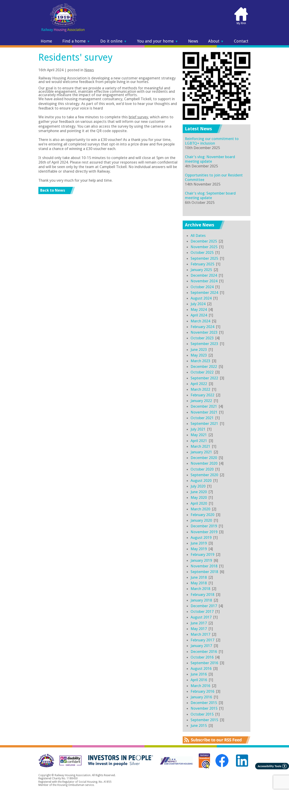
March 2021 (200, 446)
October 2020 (202, 469)
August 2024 (201, 298)
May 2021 (199, 435)
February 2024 (202, 326)
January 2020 (201, 520)
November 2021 (204, 412)
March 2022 (200, 389)
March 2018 (200, 588)
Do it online (113, 41)
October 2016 (202, 657)
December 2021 (204, 406)
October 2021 (202, 418)
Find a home (76, 41)
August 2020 (201, 480)
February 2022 (202, 395)
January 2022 (201, 400)
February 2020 (202, 514)
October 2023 (202, 338)
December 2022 (204, 366)
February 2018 (202, 594)
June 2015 (199, 725)
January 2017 (201, 645)
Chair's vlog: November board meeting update (210, 159)
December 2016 (204, 651)
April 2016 (199, 680)
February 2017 (202, 640)
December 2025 (204, 241)
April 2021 (199, 440)
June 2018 (199, 577)
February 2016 (202, 691)
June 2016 (199, 674)
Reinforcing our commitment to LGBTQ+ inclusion (212, 140)
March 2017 (200, 634)
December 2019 (204, 526)
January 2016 (201, 697)
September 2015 (204, 720)
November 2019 (204, 532)
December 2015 (204, 702)
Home (46, 41)
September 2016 (204, 663)
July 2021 (198, 429)
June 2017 (199, 623)
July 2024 (198, 304)
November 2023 (204, 332)
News (193, 41)
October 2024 (202, 287)
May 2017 (199, 628)
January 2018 (201, 600)
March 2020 (200, 509)
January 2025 (201, 269)
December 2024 (204, 275)
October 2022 (202, 372)
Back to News (52, 190)
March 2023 (200, 361)
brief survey (138, 117)
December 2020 (204, 457)
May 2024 (199, 309)
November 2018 (204, 566)
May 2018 (199, 583)
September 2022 (204, 378)
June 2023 (199, 349)
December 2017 (204, 606)
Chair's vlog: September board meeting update (210, 195)
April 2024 (199, 315)
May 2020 (199, 497)
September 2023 (204, 343)
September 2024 (204, 292)
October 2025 (202, 252)
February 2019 (202, 554)
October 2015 (202, 714)
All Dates (198, 235)
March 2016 (200, 685)
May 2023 (199, 355)
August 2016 (201, 668)
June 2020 (199, 492)
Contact (241, 41)
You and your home (157, 41)
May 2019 (199, 549)
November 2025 (204, 247)
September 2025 (204, 258)
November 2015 (204, 708)
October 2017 (202, 611)
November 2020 (204, 463)
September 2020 (204, 475)
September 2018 (204, 571)
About (216, 41)
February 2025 (202, 264)
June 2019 (199, 543)
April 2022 (199, 383)
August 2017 (201, 617)
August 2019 (201, 537)
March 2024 (200, 321)
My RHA (241, 23)
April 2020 (199, 503)
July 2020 (198, 486)
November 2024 (204, 281)
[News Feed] (216, 742)
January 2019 (201, 560)
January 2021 (201, 452)
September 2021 (204, 423)
